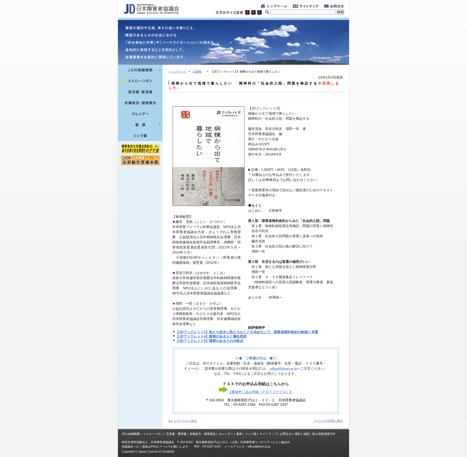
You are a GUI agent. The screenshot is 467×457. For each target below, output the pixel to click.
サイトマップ (268, 434)
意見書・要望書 (176, 434)
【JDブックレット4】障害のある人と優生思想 (211, 336)
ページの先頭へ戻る (330, 420)
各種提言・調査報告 (202, 434)
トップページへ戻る (184, 420)
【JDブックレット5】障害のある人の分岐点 (209, 341)
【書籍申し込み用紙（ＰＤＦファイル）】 (260, 392)
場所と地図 (302, 434)
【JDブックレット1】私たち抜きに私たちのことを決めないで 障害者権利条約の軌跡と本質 (247, 332)
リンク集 (251, 434)
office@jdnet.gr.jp (283, 368)
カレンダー (226, 434)
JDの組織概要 (131, 434)
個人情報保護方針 (323, 434)
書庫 (239, 434)
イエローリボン (153, 434)
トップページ (177, 71)
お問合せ (286, 434)
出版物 (197, 71)
